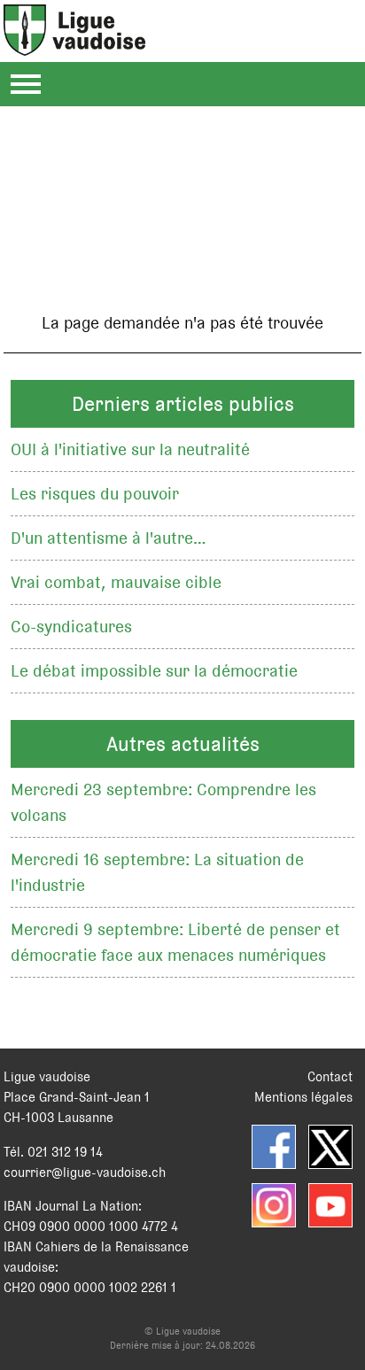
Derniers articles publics (183, 404)
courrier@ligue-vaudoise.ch (85, 1172)
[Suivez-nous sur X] (330, 1147)
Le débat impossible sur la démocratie (154, 671)
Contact (330, 1076)
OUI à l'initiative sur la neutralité (130, 449)
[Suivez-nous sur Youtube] (330, 1205)
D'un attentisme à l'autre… (108, 538)
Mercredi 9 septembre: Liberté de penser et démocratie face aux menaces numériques (175, 942)
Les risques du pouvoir (95, 494)
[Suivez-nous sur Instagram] (274, 1205)
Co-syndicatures (71, 626)
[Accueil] (74, 45)
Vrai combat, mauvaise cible (116, 582)
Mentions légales (303, 1097)
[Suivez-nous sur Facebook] (274, 1147)
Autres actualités (183, 744)
